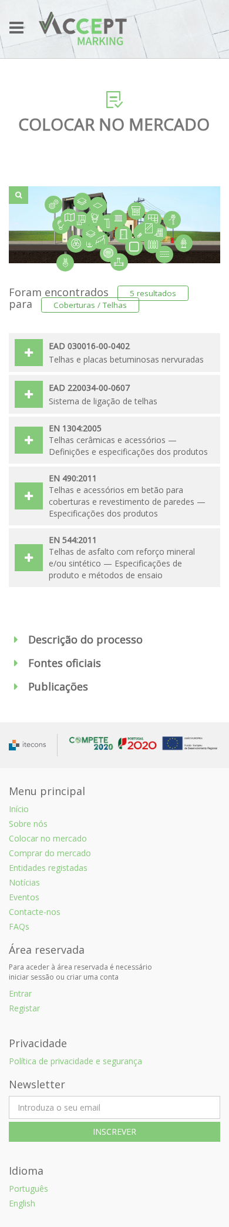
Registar (24, 1008)
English (22, 1203)
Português (28, 1188)
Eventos (24, 897)
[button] (114, 640)
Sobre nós (28, 823)
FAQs (19, 926)
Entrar (20, 993)
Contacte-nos (34, 911)
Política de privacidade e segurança (75, 1061)
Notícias (24, 882)
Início (19, 808)
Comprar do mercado (50, 853)
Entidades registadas (48, 867)
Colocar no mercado (48, 838)
